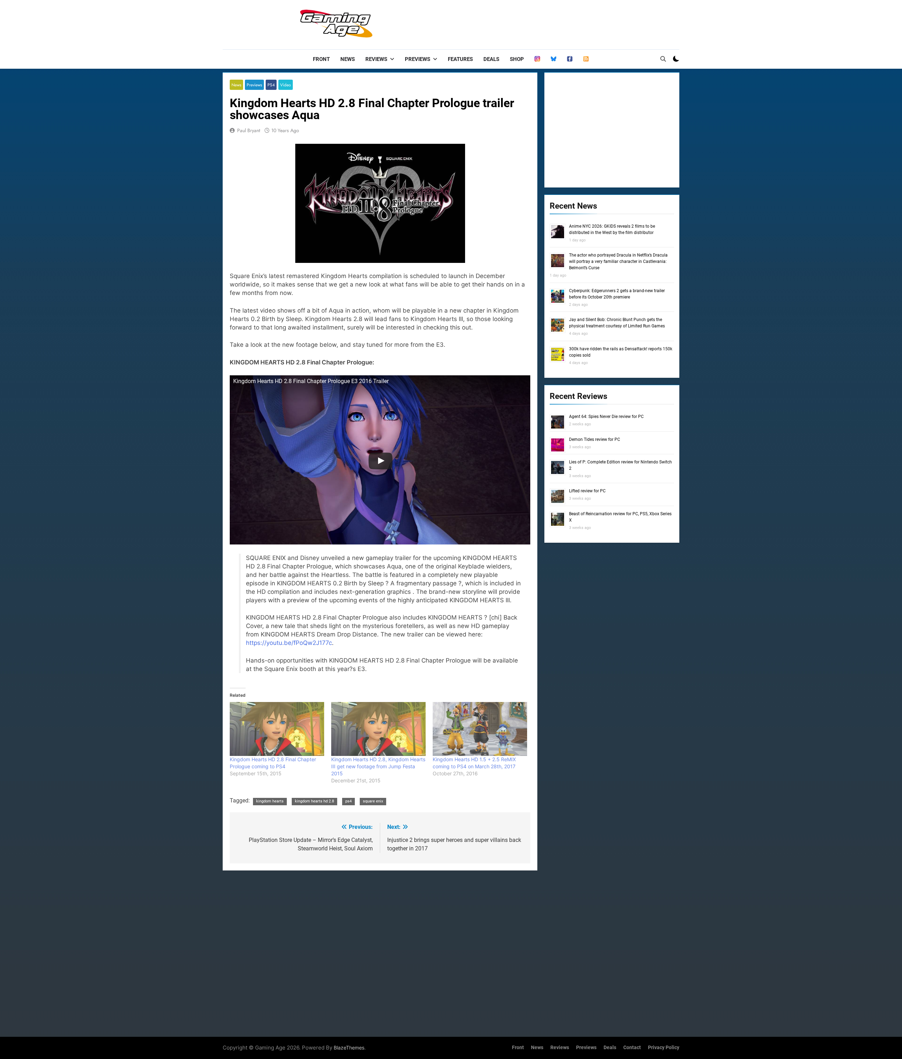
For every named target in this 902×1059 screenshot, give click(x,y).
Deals (491, 59)
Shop (517, 59)
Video (285, 85)
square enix (373, 801)
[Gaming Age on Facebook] (570, 59)
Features (460, 59)
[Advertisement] (551, 23)
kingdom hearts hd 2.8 (314, 801)
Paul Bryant (248, 130)
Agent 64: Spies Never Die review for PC (606, 416)
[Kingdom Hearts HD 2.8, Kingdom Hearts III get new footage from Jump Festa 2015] (378, 729)
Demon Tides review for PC (594, 439)
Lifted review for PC (587, 490)
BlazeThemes (349, 1048)
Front (321, 59)
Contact (632, 1048)
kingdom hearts (270, 801)
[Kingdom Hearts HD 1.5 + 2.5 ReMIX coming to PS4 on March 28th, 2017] (480, 729)
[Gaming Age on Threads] (537, 59)
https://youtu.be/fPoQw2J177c (289, 642)
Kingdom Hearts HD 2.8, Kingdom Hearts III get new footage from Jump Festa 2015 (378, 766)
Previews (417, 59)
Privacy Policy (663, 1048)
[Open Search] (663, 59)
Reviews (376, 59)
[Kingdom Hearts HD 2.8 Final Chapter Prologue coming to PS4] (277, 729)
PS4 (271, 85)
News (347, 59)
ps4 (348, 801)
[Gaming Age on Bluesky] (553, 59)
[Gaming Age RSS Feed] (586, 59)
